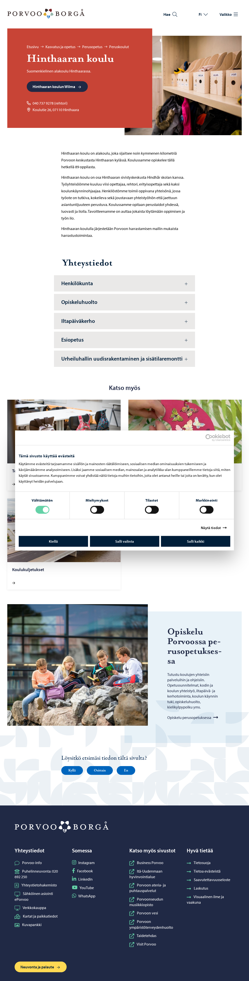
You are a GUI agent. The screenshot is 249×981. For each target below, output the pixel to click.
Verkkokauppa (34, 907)
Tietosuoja (202, 862)
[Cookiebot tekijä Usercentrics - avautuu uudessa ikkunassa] (213, 437)
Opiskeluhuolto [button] (79, 302)
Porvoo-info (32, 862)
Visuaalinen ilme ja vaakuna (205, 899)
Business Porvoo (150, 862)
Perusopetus (92, 46)
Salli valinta (124, 541)
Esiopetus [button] (72, 339)
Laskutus (201, 888)
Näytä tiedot (211, 527)
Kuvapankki (32, 924)
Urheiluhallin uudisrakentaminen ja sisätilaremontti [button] (122, 358)
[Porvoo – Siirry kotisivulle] (46, 13)
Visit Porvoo (146, 944)
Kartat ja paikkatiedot (40, 916)
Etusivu (33, 46)
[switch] (97, 509)
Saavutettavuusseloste (212, 879)
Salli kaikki (195, 541)
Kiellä (53, 541)
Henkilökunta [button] (77, 283)
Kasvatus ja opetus (60, 46)
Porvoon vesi (147, 912)
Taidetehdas (146, 935)
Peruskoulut (119, 46)
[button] (72, 770)
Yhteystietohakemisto (39, 885)
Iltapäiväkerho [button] (78, 321)
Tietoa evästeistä (207, 871)
